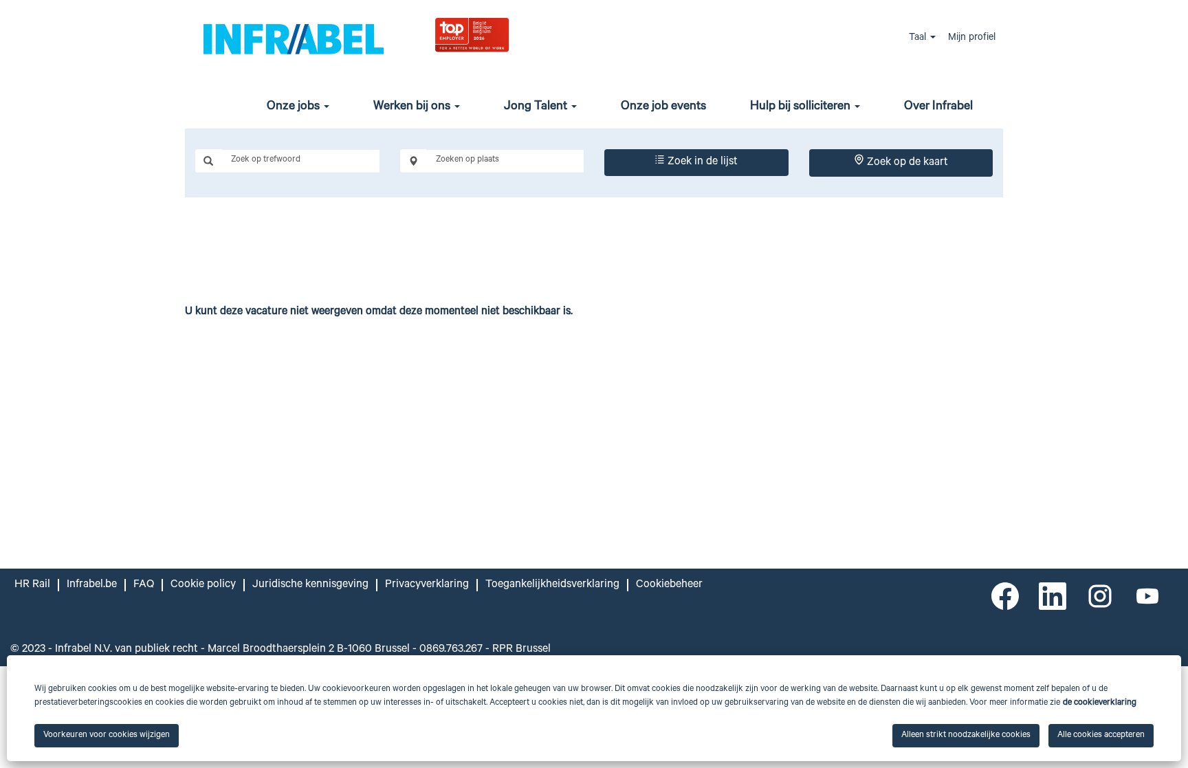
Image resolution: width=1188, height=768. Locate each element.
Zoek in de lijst (701, 162)
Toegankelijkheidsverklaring (552, 585)
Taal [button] (919, 38)
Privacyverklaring (427, 585)
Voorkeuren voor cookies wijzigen (106, 735)
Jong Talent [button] (537, 107)
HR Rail (32, 585)
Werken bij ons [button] (413, 107)
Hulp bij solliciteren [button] (801, 107)
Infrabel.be (92, 585)
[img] (506, 34)
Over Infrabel (938, 107)
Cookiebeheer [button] (669, 585)
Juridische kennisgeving (310, 585)
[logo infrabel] (293, 38)
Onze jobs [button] (294, 107)
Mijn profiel (972, 38)
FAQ (143, 585)
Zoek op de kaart (906, 163)
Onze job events (663, 107)
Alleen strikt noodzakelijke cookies (966, 735)
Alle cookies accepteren (1101, 735)
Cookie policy (203, 585)
